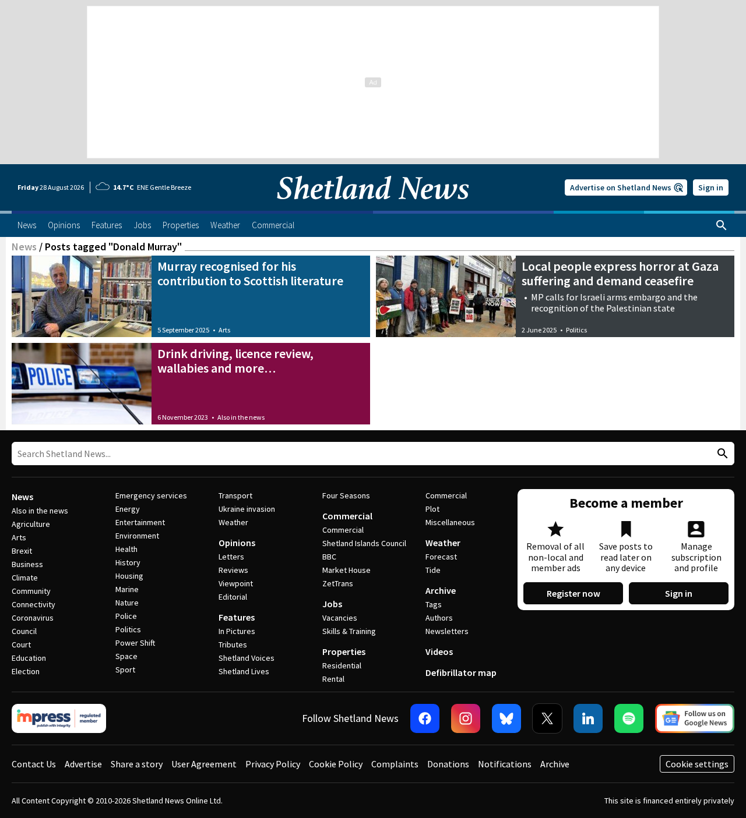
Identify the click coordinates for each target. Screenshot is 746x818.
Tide (433, 570)
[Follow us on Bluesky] (506, 718)
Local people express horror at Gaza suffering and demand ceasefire (620, 273)
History (127, 562)
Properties (343, 651)
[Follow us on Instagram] (465, 718)
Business (27, 564)
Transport (235, 495)
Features (237, 617)
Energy (127, 509)
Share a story (137, 764)
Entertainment (140, 522)
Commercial (347, 516)
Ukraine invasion (247, 509)
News (24, 246)
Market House (346, 570)
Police (126, 616)
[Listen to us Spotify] (628, 718)
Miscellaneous (450, 522)
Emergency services (151, 495)
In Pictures (237, 631)
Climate (25, 577)
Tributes (233, 644)
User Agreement (204, 764)
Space (126, 656)
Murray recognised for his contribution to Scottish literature (250, 273)
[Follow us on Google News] (694, 718)
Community (31, 591)
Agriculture (31, 524)
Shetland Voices (247, 658)
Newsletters (447, 631)
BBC (329, 556)
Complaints (394, 764)
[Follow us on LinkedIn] (588, 718)
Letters (231, 556)
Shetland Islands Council (364, 543)
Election (26, 671)
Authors (439, 617)
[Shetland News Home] (373, 207)
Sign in (710, 187)
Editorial (233, 597)
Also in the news (241, 417)
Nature (127, 602)
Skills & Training (349, 631)
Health (126, 549)
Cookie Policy (336, 764)
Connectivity (33, 604)
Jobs (332, 604)
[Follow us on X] (547, 718)
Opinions (237, 542)
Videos (439, 651)
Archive (440, 590)
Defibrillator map (461, 672)
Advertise (83, 764)
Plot (432, 509)
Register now (573, 593)
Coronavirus (33, 617)
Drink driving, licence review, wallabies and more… (235, 360)
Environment (137, 535)
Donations (448, 764)
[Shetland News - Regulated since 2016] (59, 718)
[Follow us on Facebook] (424, 718)
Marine (127, 589)
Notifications (505, 764)
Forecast (441, 556)
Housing (129, 576)
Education (29, 658)
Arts (224, 329)
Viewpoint (236, 583)
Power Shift (135, 643)
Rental (333, 679)
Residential (341, 665)
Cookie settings (697, 764)
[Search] (721, 225)
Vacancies (339, 617)
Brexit (22, 551)
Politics (576, 329)
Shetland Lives (244, 671)
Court (21, 644)
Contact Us (34, 764)
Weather (233, 522)
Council (24, 631)
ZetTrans (337, 583)
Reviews (233, 570)
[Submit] (721, 454)
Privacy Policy (272, 764)
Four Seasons (346, 495)
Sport (125, 669)
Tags (433, 604)
